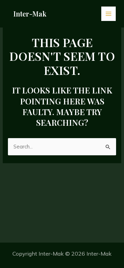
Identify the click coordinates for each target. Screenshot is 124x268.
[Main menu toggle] (108, 14)
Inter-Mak (29, 13)
